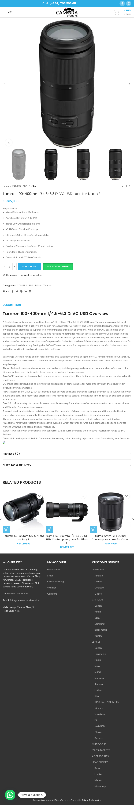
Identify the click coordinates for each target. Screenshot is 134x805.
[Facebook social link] (122, 3)
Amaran (99, 575)
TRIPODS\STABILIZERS (105, 701)
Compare (52, 593)
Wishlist (51, 587)
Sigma (98, 671)
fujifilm (98, 635)
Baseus (99, 738)
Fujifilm (98, 689)
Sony (97, 617)
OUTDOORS (99, 744)
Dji (96, 719)
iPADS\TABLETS (101, 750)
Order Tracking (55, 581)
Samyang (99, 677)
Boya (97, 768)
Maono (98, 780)
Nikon (34, 186)
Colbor (98, 581)
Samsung (100, 623)
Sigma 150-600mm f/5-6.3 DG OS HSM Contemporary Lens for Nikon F (67, 539)
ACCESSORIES (100, 756)
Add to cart (30, 266)
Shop (50, 575)
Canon (98, 605)
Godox (98, 593)
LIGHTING (98, 569)
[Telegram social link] (30, 291)
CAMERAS (98, 599)
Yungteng (100, 714)
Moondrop (100, 786)
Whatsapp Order (58, 266)
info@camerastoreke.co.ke (24, 600)
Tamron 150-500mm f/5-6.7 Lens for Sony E (23, 537)
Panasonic (100, 653)
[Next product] (129, 186)
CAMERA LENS (20, 186)
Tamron (47, 285)
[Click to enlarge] (8, 142)
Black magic (101, 629)
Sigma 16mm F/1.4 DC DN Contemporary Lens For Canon (110, 537)
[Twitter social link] (16, 291)
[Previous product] (122, 186)
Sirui (97, 695)
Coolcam (99, 587)
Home (6, 186)
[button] (58, 266)
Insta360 (100, 726)
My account (53, 569)
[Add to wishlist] (39, 496)
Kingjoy (99, 707)
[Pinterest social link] (21, 291)
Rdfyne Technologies (91, 800)
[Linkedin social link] (26, 291)
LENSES (96, 641)
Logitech (99, 774)
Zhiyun (98, 732)
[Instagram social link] (128, 3)
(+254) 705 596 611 (19, 593)
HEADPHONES (100, 762)
